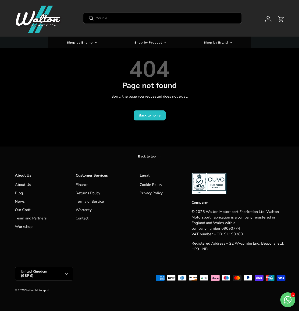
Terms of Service (90, 201)
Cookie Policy (151, 184)
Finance (82, 184)
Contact (82, 218)
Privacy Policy (151, 193)
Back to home (149, 115)
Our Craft (23, 209)
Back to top (147, 156)
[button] (281, 19)
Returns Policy (88, 193)
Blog (19, 193)
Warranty (84, 209)
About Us (23, 184)
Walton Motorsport (37, 290)
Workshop (23, 226)
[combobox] (162, 18)
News (20, 201)
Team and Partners (31, 218)
